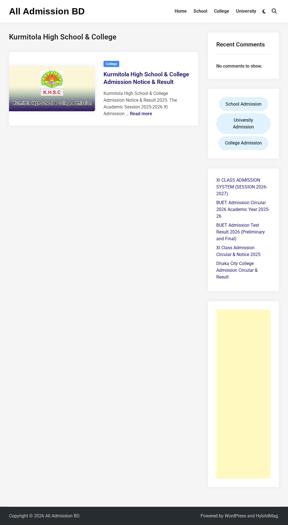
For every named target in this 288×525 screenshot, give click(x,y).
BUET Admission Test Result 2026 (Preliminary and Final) (240, 232)
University (246, 11)
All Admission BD (47, 11)
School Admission (244, 104)
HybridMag (267, 516)
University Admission (243, 123)
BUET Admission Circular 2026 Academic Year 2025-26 (242, 209)
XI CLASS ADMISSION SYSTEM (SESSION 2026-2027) (241, 186)
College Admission (243, 143)
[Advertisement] (243, 394)
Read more (141, 113)
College (221, 11)
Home (181, 11)
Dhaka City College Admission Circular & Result (237, 270)
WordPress (235, 516)
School (200, 11)
